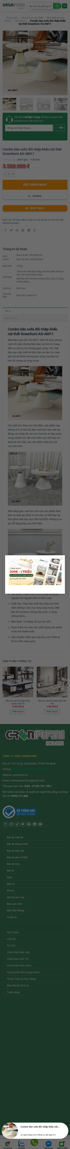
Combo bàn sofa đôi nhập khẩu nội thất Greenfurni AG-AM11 (40, 1126)
